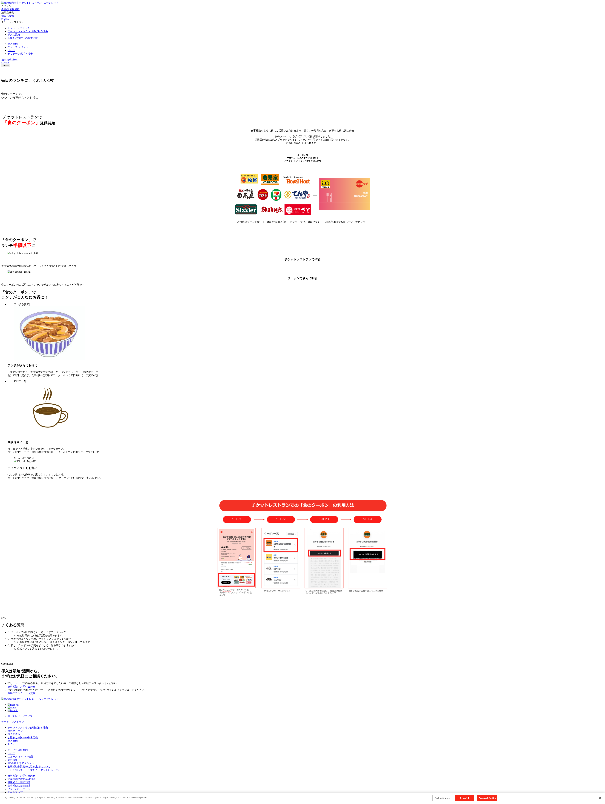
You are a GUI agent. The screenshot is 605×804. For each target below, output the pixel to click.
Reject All (464, 798)
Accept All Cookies (487, 798)
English (5, 62)
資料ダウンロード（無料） (23, 693)
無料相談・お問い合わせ (21, 686)
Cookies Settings (442, 798)
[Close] (599, 798)
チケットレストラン (12, 721)
